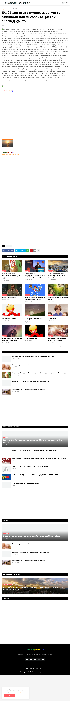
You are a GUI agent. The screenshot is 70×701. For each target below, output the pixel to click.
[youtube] (35, 659)
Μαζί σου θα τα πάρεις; (9, 318)
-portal (7, 91)
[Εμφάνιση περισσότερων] (38, 250)
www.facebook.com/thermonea (11, 154)
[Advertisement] (33, 119)
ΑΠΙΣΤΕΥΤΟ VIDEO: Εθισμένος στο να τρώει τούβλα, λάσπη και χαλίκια (34, 450)
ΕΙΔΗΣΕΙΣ (15, 9)
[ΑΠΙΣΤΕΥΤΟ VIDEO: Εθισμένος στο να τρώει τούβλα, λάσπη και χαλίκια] (6, 452)
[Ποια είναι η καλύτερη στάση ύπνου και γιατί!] (6, 367)
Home (26, 668)
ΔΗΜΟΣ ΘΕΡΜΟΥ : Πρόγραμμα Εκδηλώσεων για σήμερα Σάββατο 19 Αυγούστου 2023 (39, 458)
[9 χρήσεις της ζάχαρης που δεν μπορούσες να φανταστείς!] (6, 383)
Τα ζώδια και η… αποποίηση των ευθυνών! (33, 318)
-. (8, 152)
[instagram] (39, 659)
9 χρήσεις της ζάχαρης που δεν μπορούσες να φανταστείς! (31, 381)
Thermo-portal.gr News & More (40, 672)
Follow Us (42, 668)
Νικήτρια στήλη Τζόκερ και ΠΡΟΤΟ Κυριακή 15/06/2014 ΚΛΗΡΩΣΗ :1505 (35, 475)
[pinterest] (43, 659)
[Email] (34, 250)
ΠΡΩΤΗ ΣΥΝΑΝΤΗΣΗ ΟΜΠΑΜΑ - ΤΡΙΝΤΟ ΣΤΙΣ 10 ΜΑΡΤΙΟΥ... (30, 466)
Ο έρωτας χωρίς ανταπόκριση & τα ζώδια (58, 298)
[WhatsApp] (27, 250)
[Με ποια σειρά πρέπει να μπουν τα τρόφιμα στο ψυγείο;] (6, 392)
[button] (2, 2)
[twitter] (31, 659)
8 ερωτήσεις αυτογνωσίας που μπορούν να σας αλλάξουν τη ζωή (33, 356)
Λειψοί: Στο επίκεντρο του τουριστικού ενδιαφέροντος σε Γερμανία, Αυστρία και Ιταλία (58, 275)
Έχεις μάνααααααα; (31, 338)
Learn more (17, 692)
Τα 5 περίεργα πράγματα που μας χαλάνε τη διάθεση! (57, 339)
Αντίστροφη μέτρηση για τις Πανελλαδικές (26, 483)
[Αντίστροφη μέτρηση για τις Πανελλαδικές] (6, 485)
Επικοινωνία (34, 668)
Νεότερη (5, 347)
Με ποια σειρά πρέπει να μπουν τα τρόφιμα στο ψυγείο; (29, 389)
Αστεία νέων (52, 318)
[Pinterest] (31, 250)
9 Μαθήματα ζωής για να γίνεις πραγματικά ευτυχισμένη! (12, 339)
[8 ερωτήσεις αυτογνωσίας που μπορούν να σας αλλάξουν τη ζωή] (6, 359)
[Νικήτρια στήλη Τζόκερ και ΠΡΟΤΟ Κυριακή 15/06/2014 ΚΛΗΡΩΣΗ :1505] (6, 477)
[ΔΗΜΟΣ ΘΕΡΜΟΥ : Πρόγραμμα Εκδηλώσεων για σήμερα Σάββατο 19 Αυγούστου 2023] (6, 461)
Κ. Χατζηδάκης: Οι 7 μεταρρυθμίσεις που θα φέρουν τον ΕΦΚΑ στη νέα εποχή (35, 275)
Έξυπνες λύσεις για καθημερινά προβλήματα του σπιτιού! (35, 298)
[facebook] (27, 659)
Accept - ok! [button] (9, 696)
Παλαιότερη (63, 347)
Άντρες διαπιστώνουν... (9, 297)
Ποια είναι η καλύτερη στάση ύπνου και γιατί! (26, 365)
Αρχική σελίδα (6, 9)
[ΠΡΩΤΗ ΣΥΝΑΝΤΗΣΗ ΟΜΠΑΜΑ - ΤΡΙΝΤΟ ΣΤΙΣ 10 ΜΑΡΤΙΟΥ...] (6, 469)
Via (3, 84)
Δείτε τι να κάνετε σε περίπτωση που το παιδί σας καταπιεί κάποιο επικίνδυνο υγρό (11, 276)
